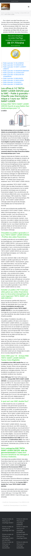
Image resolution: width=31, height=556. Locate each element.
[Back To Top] (27, 552)
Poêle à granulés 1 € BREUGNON (13, 78)
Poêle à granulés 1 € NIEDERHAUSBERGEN (16, 70)
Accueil (2, 12)
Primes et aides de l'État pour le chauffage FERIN (22, 536)
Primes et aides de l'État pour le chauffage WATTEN (8, 528)
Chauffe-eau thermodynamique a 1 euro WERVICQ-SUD (16, 502)
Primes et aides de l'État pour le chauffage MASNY (7, 521)
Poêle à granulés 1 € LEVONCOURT (13, 72)
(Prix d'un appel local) (15, 45)
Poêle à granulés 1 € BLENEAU (12, 82)
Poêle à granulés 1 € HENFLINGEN (13, 80)
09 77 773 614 (15, 1)
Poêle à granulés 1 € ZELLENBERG (13, 63)
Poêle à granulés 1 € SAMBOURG (13, 84)
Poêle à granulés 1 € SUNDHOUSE (13, 65)
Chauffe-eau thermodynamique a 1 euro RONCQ (15, 505)
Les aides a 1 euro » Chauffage (12, 12)
